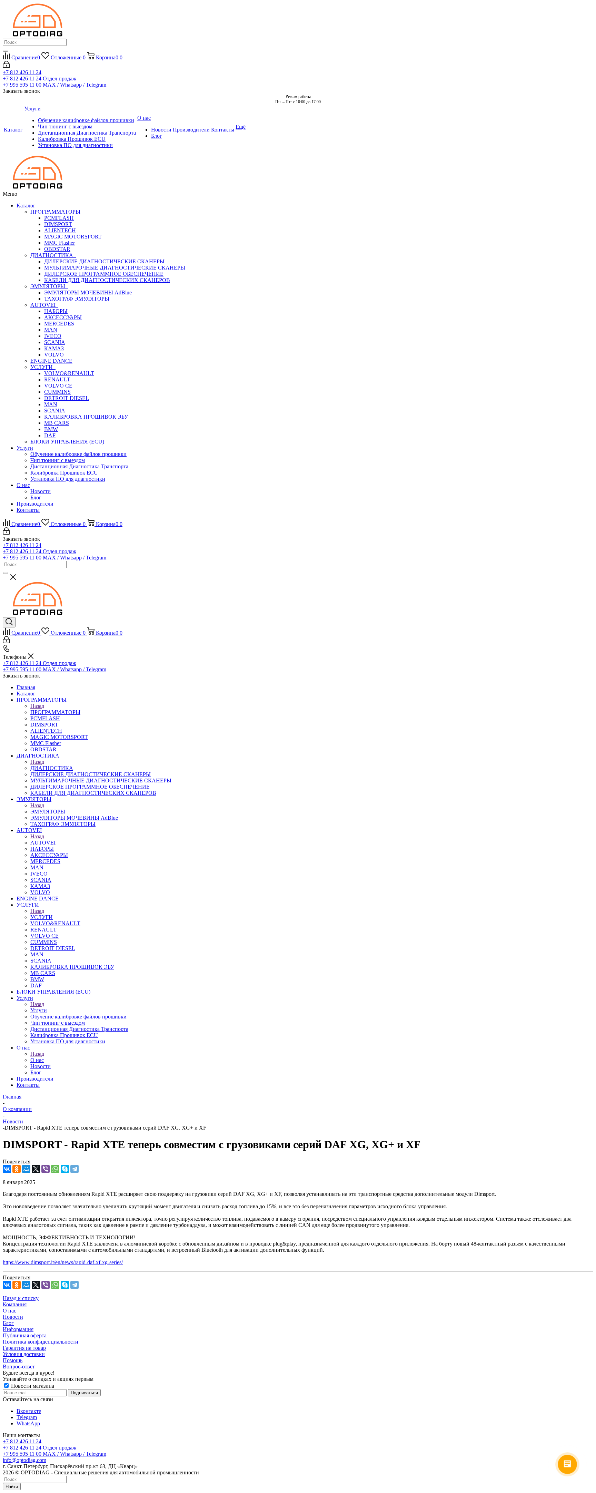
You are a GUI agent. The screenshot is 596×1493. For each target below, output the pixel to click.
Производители (35, 504)
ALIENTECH (60, 230)
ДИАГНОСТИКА (53, 255)
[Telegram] (74, 1169)
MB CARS (56, 423)
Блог (35, 497)
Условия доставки (24, 1354)
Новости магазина (32, 1386)
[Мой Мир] (26, 1169)
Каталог (26, 205)
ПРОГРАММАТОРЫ (56, 212)
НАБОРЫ (56, 311)
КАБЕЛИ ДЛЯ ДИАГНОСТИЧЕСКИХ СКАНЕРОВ (107, 280)
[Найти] (5, 51)
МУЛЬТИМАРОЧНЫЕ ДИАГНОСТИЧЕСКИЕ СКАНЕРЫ (114, 268)
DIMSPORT (58, 224)
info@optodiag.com (24, 1460)
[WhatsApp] (55, 1169)
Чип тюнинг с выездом (57, 460)
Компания (15, 1304)
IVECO (52, 336)
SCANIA (54, 342)
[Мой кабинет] (6, 66)
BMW (51, 429)
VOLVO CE (58, 386)
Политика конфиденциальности (40, 1342)
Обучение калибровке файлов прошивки (78, 454)
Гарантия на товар (24, 1348)
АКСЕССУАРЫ (63, 317)
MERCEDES (59, 323)
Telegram (27, 1417)
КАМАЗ (54, 348)
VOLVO (54, 355)
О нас (23, 485)
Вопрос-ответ (19, 1366)
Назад (37, 706)
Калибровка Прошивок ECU (64, 473)
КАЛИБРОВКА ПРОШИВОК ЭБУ (86, 417)
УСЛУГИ (43, 367)
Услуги (25, 448)
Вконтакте (29, 1411)
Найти (12, 1486)
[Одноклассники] (16, 1169)
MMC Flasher (59, 243)
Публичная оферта (25, 1335)
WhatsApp (28, 1423)
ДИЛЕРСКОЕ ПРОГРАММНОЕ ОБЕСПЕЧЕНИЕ (103, 274)
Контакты (28, 510)
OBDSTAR (57, 249)
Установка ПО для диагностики (67, 479)
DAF (50, 435)
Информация (18, 1329)
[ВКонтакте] (7, 1169)
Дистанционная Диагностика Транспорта (79, 466)
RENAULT (57, 379)
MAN (50, 330)
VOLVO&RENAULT (69, 373)
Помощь (12, 1360)
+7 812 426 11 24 (22, 72)
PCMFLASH (59, 218)
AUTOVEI (44, 305)
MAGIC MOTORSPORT (73, 237)
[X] (36, 1169)
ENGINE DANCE (51, 361)
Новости (40, 491)
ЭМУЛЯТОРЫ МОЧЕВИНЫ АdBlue (88, 292)
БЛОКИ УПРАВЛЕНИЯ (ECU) (67, 442)
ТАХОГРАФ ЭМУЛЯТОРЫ (76, 299)
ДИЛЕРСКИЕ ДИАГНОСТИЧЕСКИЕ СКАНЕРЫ (104, 261)
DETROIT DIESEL (66, 398)
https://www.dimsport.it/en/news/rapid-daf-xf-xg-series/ (63, 1262)
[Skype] (65, 1169)
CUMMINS (57, 392)
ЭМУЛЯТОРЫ (49, 286)
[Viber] (45, 1169)
